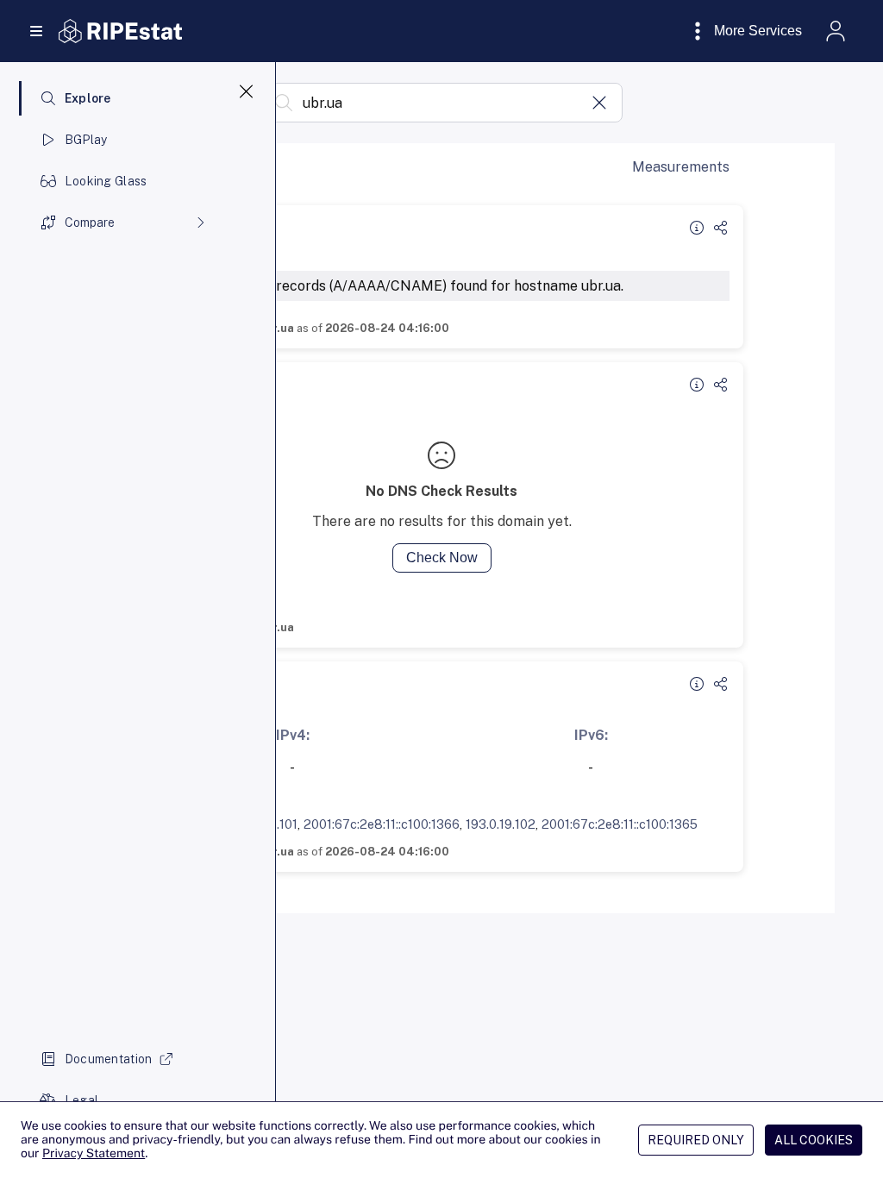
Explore (88, 98)
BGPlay (86, 140)
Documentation (109, 1059)
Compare (90, 222)
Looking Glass (106, 181)
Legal (81, 1100)
